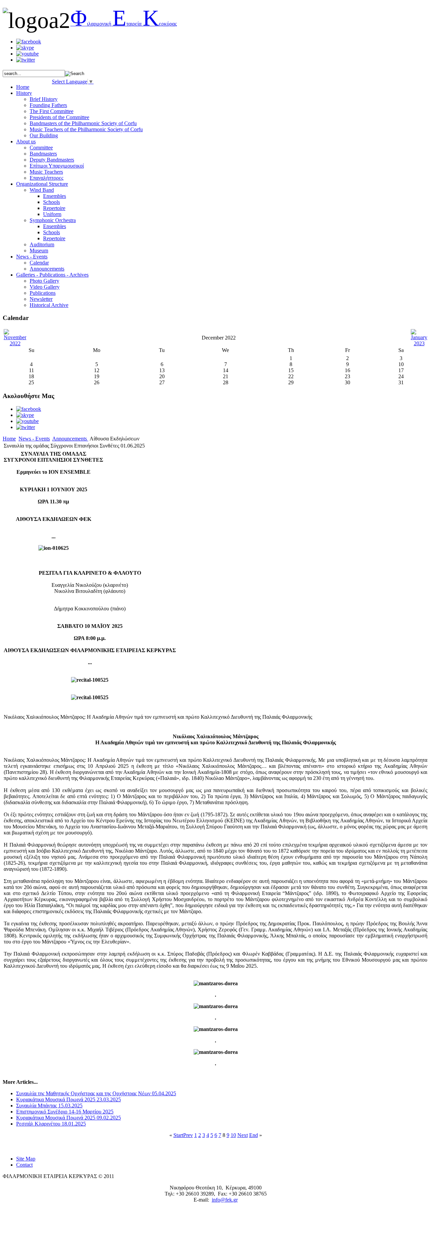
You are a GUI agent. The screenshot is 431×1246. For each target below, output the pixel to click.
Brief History (44, 99)
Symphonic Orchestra (53, 220)
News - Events (34, 438)
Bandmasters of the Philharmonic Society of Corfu (83, 123)
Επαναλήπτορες (46, 178)
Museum (39, 250)
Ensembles (54, 196)
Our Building (44, 135)
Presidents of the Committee (59, 117)
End (253, 1135)
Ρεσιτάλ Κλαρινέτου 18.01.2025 (51, 1124)
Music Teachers (46, 172)
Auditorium (42, 244)
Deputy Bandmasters (52, 160)
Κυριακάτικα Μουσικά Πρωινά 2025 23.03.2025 (68, 1099)
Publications (43, 293)
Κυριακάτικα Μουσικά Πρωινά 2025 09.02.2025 (68, 1117)
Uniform (52, 214)
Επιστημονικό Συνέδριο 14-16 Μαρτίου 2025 (64, 1111)
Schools (51, 202)
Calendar (39, 262)
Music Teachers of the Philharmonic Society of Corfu (86, 129)
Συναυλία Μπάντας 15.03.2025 (49, 1105)
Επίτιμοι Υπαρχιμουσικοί (57, 166)
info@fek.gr (225, 1200)
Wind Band (42, 190)
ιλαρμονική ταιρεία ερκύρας (123, 24)
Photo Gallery (44, 281)
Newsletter (41, 299)
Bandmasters (43, 153)
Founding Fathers (48, 105)
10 (233, 1135)
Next (242, 1135)
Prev (188, 1135)
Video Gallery (45, 287)
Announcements (47, 269)
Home (9, 438)
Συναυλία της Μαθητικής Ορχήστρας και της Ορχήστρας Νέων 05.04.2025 (96, 1093)
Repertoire (54, 208)
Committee (41, 147)
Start (178, 1135)
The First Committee (51, 111)
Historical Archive (49, 305)
